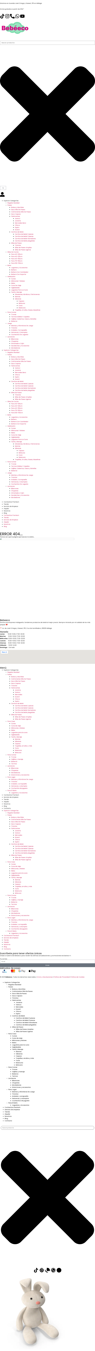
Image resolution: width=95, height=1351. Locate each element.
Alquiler (6, 509)
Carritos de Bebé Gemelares (25, 239)
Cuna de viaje (16, 726)
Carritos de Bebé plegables (25, 241)
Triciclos (18, 245)
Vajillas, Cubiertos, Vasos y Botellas (23, 319)
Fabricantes (15, 216)
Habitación (11, 276)
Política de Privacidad (61, 977)
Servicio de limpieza (11, 506)
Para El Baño (12, 790)
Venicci (17, 218)
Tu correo (3, 959)
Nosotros (7, 511)
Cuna (20, 305)
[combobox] (47, 43)
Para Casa (11, 721)
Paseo (9, 205)
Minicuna (22, 303)
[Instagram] (7, 16)
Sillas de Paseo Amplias (23, 247)
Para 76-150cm (16, 261)
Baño (9, 265)
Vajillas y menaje (17, 759)
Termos (14, 764)
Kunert (17, 230)
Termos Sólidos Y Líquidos (20, 317)
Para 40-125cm (16, 256)
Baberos (14, 321)
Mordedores (15, 348)
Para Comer (11, 312)
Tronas (13, 314)
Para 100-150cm (17, 263)
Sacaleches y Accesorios (20, 346)
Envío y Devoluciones (45, 977)
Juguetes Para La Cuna (19, 290)
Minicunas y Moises (18, 728)
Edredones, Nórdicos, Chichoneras (27, 294)
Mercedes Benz (20, 223)
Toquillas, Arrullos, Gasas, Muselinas (27, 310)
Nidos (13, 283)
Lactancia (11, 337)
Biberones (14, 339)
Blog (5, 513)
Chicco (17, 225)
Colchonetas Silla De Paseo (21, 212)
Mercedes (18, 694)
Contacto (7, 808)
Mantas (17, 297)
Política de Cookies (77, 977)
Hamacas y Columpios (19, 332)
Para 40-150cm (16, 259)
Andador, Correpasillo (19, 330)
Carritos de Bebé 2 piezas (24, 234)
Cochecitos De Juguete (19, 334)
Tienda (6, 504)
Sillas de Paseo (16, 243)
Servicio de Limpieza (11, 797)
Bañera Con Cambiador (19, 272)
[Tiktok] (2, 16)
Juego (9, 323)
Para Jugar (11, 777)
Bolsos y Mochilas (17, 207)
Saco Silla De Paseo (18, 210)
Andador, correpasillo (19, 784)
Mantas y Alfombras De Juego (22, 326)
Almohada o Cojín (17, 343)
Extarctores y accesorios (20, 775)
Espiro (17, 227)
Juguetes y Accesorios (19, 268)
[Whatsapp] (17, 16)
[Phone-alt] (12, 16)
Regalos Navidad (13, 203)
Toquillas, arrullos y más (23, 746)
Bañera (13, 270)
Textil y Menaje (16, 292)
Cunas (13, 279)
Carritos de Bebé (17, 232)
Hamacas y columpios (19, 786)
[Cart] (3, 188)
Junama (18, 221)
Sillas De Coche (13, 252)
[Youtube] (22, 16)
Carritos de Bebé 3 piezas (24, 236)
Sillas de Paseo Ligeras (23, 250)
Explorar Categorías (11, 201)
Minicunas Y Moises (18, 281)
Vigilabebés (15, 288)
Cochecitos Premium (11, 502)
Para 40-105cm (16, 254)
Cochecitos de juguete (19, 788)
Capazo (21, 301)
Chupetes (14, 341)
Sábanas (18, 299)
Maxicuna (22, 308)
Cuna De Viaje (16, 285)
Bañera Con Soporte (18, 274)
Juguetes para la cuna (19, 732)
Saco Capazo (16, 214)
